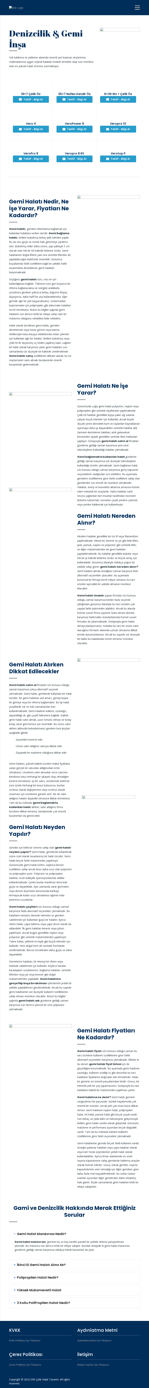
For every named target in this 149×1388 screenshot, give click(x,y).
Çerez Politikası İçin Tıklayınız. (25, 1364)
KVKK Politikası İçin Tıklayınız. (25, 1340)
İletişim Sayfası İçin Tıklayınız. (93, 1364)
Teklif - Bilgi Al (33, 99)
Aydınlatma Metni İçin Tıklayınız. (94, 1340)
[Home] (16, 7)
